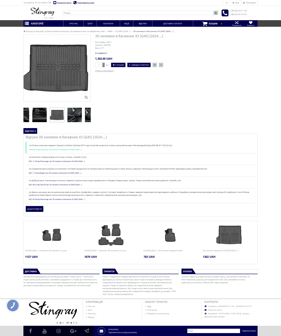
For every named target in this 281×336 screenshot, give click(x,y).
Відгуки (91, 317)
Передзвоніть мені (85, 2)
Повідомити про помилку (158, 313)
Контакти (92, 313)
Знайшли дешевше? (104, 70)
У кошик (119, 65)
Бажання (250, 25)
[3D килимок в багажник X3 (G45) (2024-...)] (86, 97)
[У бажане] (155, 65)
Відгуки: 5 (30, 131)
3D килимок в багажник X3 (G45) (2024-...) (220, 250)
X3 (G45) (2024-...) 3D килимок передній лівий (163, 250)
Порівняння (236, 25)
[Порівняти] (161, 65)
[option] (57, 68)
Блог (90, 310)
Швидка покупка (140, 65)
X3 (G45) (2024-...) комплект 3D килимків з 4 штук (105, 250)
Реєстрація (152, 310)
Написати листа (64, 2)
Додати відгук (34, 209)
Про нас (91, 306)
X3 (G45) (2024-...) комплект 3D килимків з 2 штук (46, 250)
